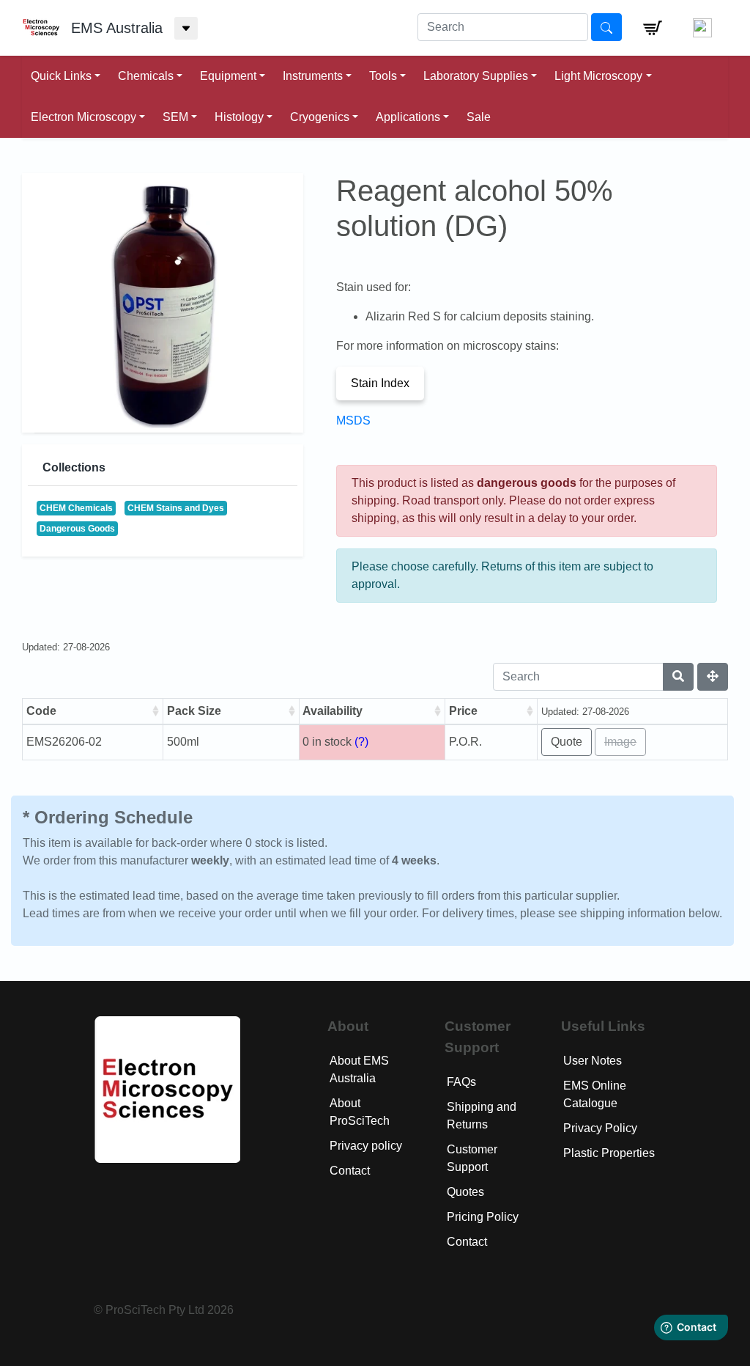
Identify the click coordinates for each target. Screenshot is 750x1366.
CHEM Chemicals (76, 508)
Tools (383, 76)
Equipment (228, 76)
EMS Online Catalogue (594, 1094)
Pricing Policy (483, 1217)
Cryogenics (319, 117)
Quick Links (61, 76)
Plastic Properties (609, 1153)
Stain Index (380, 383)
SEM (175, 117)
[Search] (678, 677)
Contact (350, 1170)
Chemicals (146, 76)
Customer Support (472, 1158)
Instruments (313, 76)
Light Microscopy (598, 76)
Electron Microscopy (83, 117)
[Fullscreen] (712, 677)
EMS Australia (117, 28)
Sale (479, 117)
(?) (361, 741)
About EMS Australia (359, 1069)
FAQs (461, 1082)
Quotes (465, 1192)
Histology (239, 117)
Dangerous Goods (77, 529)
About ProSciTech (360, 1112)
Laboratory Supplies (475, 76)
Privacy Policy (600, 1128)
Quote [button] (566, 741)
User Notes (592, 1060)
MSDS (353, 420)
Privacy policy (366, 1145)
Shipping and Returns (481, 1116)
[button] (653, 28)
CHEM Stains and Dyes (175, 508)
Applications (408, 117)
